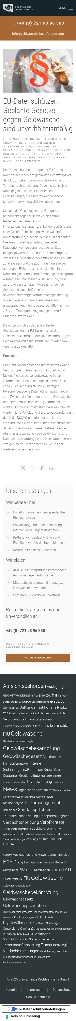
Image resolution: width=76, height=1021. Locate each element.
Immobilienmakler (16, 763)
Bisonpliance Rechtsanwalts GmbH (44, 979)
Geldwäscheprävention (24, 905)
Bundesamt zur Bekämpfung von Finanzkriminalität (28, 702)
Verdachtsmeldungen (21, 950)
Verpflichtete (52, 822)
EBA (5, 713)
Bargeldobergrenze (28, 862)
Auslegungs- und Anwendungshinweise (41, 855)
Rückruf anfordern (38, 657)
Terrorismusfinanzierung (20, 816)
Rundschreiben (12, 934)
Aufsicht (7, 855)
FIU (6, 734)
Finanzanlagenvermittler (41, 719)
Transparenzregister (54, 816)
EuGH (54, 870)
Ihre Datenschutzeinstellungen (40, 1009)
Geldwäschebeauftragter (18, 741)
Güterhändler (52, 757)
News (10, 789)
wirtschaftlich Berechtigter (35, 957)
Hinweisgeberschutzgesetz (17, 912)
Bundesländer (47, 862)
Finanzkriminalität (54, 725)
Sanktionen (10, 810)
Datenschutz (61, 990)
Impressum (35, 990)
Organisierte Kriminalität (35, 790)
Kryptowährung (39, 781)
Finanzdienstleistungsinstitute (20, 726)
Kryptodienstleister (51, 776)
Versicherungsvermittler (47, 828)
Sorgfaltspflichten (34, 809)
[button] (65, 8)
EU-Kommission (48, 713)
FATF (24, 719)
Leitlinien (40, 923)
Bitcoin (63, 695)
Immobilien (61, 912)
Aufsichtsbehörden (24, 686)
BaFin (52, 695)
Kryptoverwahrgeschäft (14, 782)
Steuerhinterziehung (42, 939)
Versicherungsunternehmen (17, 829)
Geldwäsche (27, 733)
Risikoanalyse (13, 803)
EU (27, 870)
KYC (31, 923)
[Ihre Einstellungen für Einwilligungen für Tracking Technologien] (7, 1017)
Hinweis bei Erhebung (22, 1016)
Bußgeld (59, 701)
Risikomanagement (42, 802)
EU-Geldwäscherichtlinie (23, 713)
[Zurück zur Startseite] (18, 8)
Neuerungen (53, 923)
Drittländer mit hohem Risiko (43, 707)
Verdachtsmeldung (21, 822)
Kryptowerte (46, 917)
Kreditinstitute (29, 775)
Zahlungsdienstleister (14, 962)
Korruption (8, 917)
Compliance (11, 707)
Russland (28, 934)
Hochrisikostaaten (43, 911)
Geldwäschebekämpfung (31, 748)
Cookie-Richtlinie (38, 997)
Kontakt (11, 990)
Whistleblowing (12, 956)
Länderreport (59, 782)
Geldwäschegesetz (22, 756)
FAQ (60, 870)
